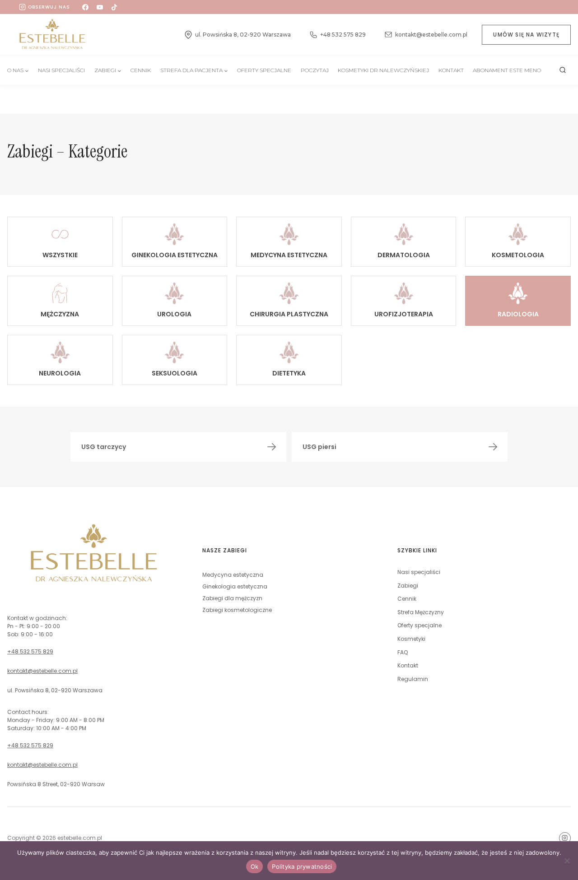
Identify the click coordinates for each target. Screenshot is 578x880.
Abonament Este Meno (507, 70)
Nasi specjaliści (418, 572)
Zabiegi (407, 585)
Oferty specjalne (264, 70)
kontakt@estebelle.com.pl (42, 671)
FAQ (402, 652)
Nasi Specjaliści (61, 70)
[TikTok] (114, 7)
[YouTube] (99, 7)
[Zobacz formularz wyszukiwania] (563, 70)
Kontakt (451, 70)
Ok (255, 866)
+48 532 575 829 (30, 651)
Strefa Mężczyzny (420, 612)
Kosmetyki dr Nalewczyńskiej (383, 70)
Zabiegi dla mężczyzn (232, 598)
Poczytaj (315, 70)
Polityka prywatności (302, 866)
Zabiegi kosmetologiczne (237, 610)
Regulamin (412, 679)
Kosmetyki (411, 639)
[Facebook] (85, 7)
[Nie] (566, 860)
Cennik (141, 70)
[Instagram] (565, 838)
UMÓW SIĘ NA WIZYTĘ (526, 34)
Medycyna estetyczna (232, 575)
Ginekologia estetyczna (234, 586)
